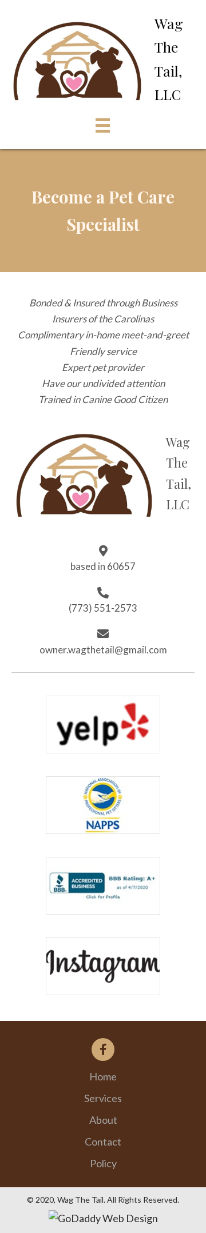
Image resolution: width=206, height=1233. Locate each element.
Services (103, 1098)
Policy (103, 1163)
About (103, 1120)
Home (103, 1076)
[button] (103, 1049)
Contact (103, 1141)
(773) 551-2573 (103, 608)
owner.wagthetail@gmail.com (103, 650)
